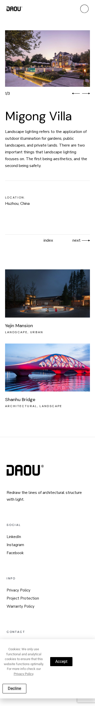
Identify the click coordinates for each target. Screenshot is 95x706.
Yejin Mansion (19, 326)
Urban (36, 332)
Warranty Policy (20, 606)
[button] (76, 94)
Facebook (15, 552)
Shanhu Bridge (20, 400)
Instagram (15, 544)
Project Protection (23, 598)
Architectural (21, 406)
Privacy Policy (18, 590)
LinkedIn (14, 536)
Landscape (16, 332)
